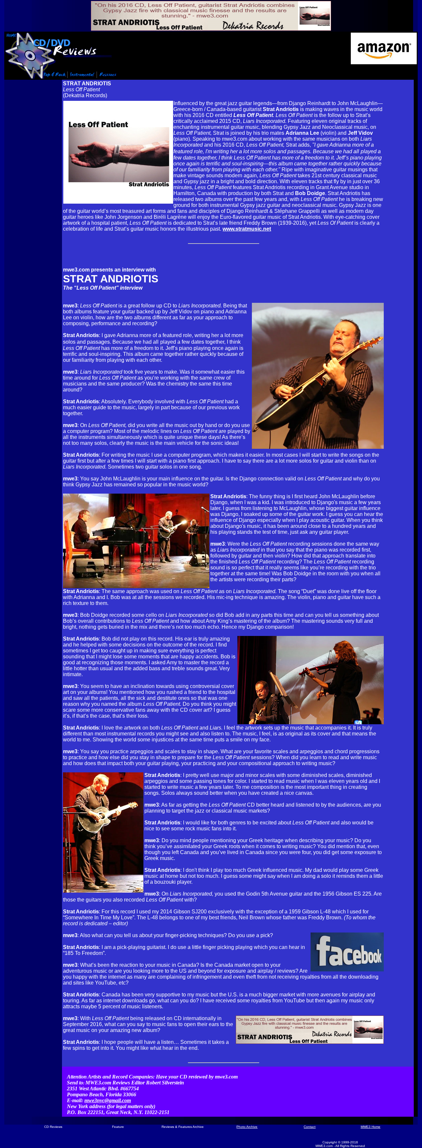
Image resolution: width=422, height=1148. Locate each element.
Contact (310, 1127)
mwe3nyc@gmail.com (107, 1100)
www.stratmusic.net (247, 229)
